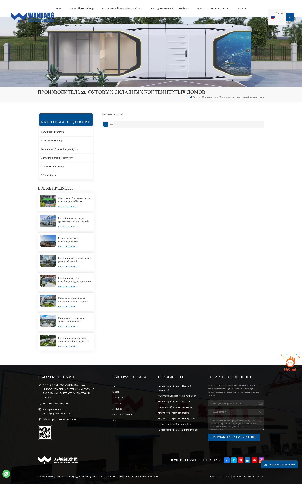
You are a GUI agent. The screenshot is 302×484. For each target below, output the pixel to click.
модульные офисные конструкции (177, 418)
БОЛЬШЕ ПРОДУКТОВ (211, 8)
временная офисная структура (175, 407)
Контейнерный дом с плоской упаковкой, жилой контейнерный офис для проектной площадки (74, 260)
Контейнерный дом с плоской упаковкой (174, 388)
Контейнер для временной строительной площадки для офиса (73, 339)
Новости (117, 408)
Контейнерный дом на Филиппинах (178, 429)
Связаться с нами (71, 25)
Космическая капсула (52, 131)
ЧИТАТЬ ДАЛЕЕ (67, 206)
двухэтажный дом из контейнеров (177, 395)
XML (227, 476)
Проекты (117, 402)
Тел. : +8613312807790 (56, 403)
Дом (58, 8)
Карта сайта (216, 476)
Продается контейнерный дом (174, 423)
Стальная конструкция (53, 166)
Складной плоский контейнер (169, 8)
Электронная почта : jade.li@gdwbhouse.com (58, 411)
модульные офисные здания (173, 412)
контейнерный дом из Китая (174, 401)
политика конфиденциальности (248, 476)
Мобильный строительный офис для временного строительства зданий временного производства (72, 319)
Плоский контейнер (81, 8)
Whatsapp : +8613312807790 (60, 419)
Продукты (117, 397)
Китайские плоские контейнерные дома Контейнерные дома (69, 240)
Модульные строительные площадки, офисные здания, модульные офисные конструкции (73, 300)
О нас (240, 8)
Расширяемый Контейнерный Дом (122, 8)
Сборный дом (48, 175)
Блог (114, 419)
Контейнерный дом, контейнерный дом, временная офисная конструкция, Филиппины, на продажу (74, 280)
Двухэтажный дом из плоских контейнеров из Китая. (74, 200)
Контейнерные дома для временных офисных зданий (73, 220)
